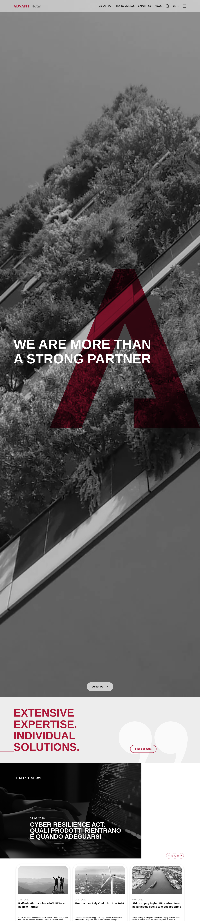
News (158, 6)
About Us (105, 6)
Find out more (143, 749)
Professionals (125, 6)
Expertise (144, 6)
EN (174, 6)
